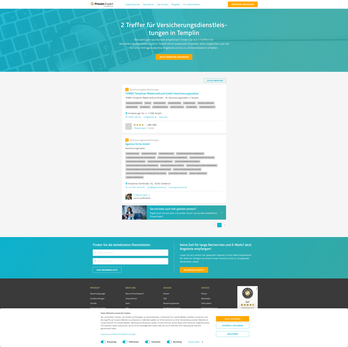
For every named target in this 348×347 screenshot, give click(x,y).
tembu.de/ (163, 117)
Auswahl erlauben (232, 325)
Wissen (166, 293)
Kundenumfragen (97, 298)
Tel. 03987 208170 (133, 117)
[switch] (124, 341)
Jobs (127, 308)
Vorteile (93, 303)
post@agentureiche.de (156, 187)
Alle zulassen (232, 318)
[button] (133, 4)
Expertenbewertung (209, 308)
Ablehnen (232, 334)
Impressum (106, 334)
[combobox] (130, 252)
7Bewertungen (139, 128)
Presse (204, 293)
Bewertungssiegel (97, 293)
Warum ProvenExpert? (134, 293)
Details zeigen (194, 342)
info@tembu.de (150, 117)
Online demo (206, 303)
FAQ (165, 298)
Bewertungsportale (171, 303)
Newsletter (205, 298)
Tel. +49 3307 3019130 (135, 187)
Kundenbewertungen (172, 308)
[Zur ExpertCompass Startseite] (107, 4)
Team (127, 303)
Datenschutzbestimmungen (124, 334)
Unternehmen (131, 298)
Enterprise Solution (98, 308)
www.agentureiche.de (178, 187)
